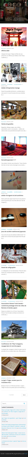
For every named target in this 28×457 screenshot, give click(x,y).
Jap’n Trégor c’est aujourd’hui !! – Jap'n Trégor (11, 418)
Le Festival (3, 84)
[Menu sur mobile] (25, 2)
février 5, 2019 (4, 86)
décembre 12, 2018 (11, 378)
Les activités (9, 84)
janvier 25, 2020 (10, 48)
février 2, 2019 (10, 121)
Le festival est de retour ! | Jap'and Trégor (11, 441)
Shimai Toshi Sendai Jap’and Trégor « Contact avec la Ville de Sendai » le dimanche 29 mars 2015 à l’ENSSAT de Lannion (14, 434)
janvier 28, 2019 (20, 265)
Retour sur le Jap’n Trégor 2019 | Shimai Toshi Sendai (13, 410)
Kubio (25, 453)
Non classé (3, 48)
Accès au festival (22, 428)
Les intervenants (17, 84)
